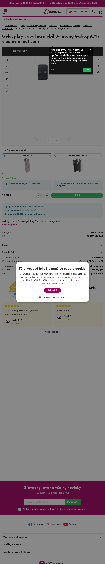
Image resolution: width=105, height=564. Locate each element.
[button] (52, 297)
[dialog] (52, 282)
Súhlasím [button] (52, 290)
